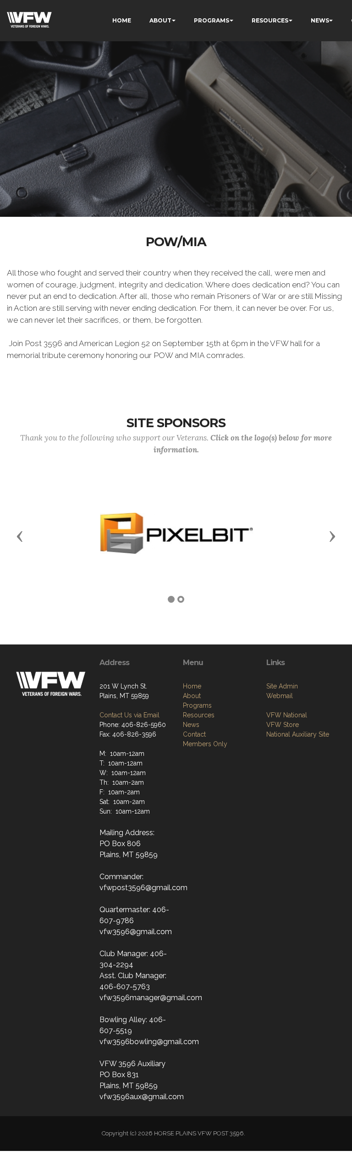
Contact (194, 734)
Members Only (205, 744)
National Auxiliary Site (297, 734)
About (192, 695)
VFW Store (282, 724)
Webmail (279, 695)
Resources (198, 715)
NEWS (320, 20)
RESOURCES (270, 20)
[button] (20, 536)
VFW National (286, 715)
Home (192, 686)
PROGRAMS (211, 20)
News (191, 724)
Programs (197, 705)
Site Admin (282, 686)
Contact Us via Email (129, 715)
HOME (121, 20)
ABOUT (160, 20)
